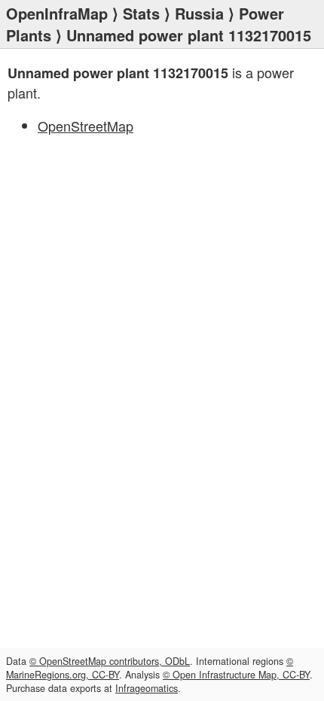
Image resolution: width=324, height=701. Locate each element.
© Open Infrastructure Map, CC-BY (236, 674)
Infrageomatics (146, 688)
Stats (141, 13)
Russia (199, 13)
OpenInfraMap (57, 13)
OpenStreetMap (85, 125)
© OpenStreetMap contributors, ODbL (109, 661)
